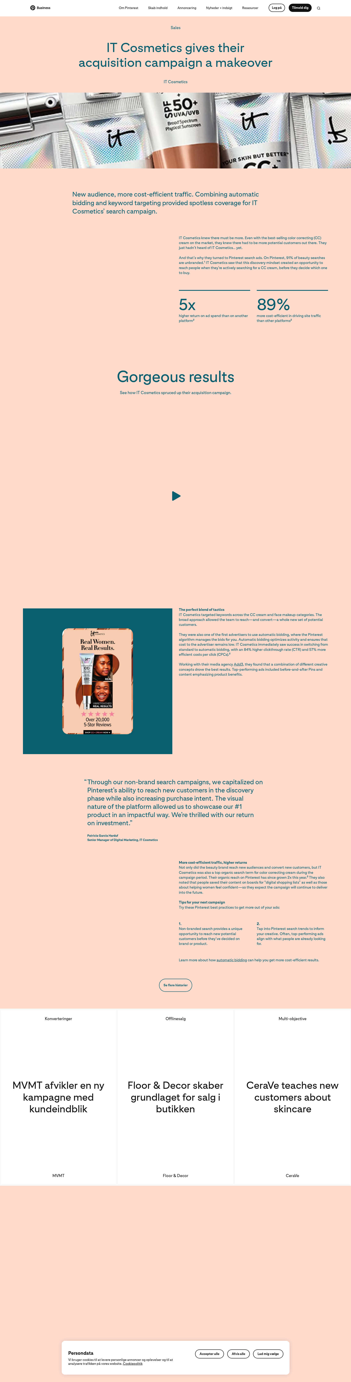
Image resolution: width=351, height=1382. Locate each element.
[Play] (175, 496)
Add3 (238, 664)
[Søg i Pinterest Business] (318, 8)
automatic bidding (232, 960)
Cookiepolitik (133, 1364)
